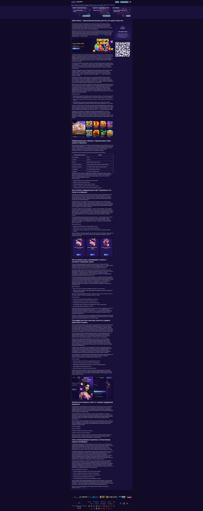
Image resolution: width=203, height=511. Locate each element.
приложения (97, 309)
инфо (86, 146)
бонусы (100, 74)
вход (98, 217)
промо (98, 109)
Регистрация (95, 501)
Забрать (108, 15)
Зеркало (109, 501)
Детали (88, 15)
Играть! (128, 15)
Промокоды (110, 503)
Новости (96, 503)
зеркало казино (83, 487)
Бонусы (89, 501)
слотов (80, 64)
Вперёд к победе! (123, 35)
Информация (103, 503)
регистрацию (101, 34)
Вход (114, 501)
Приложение (103, 501)
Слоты (91, 503)
